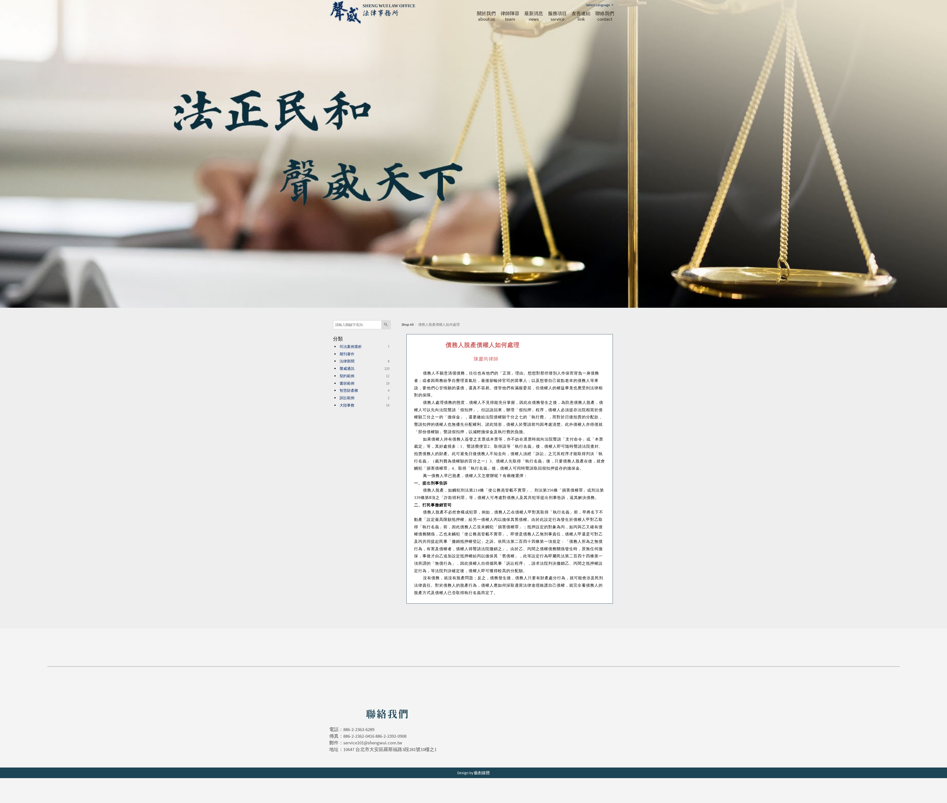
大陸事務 (347, 405)
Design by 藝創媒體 (473, 772)
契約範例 (347, 376)
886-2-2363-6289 (358, 729)
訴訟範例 (347, 397)
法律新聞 (347, 361)
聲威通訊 (347, 368)
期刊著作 (347, 354)
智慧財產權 (349, 390)
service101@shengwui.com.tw (372, 743)
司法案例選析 (351, 346)
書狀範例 (347, 383)
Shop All (407, 324)
